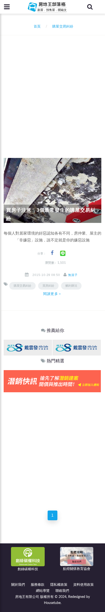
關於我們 (18, 584)
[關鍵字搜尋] (90, 7)
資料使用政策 (83, 584)
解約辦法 (71, 285)
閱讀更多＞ (52, 294)
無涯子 (73, 275)
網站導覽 (43, 591)
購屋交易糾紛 (22, 285)
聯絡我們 (62, 591)
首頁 (36, 26)
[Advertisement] (52, 90)
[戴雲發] (28, 347)
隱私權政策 (58, 584)
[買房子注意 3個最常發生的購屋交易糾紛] (52, 190)
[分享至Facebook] (52, 253)
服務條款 (37, 584)
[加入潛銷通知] (52, 381)
